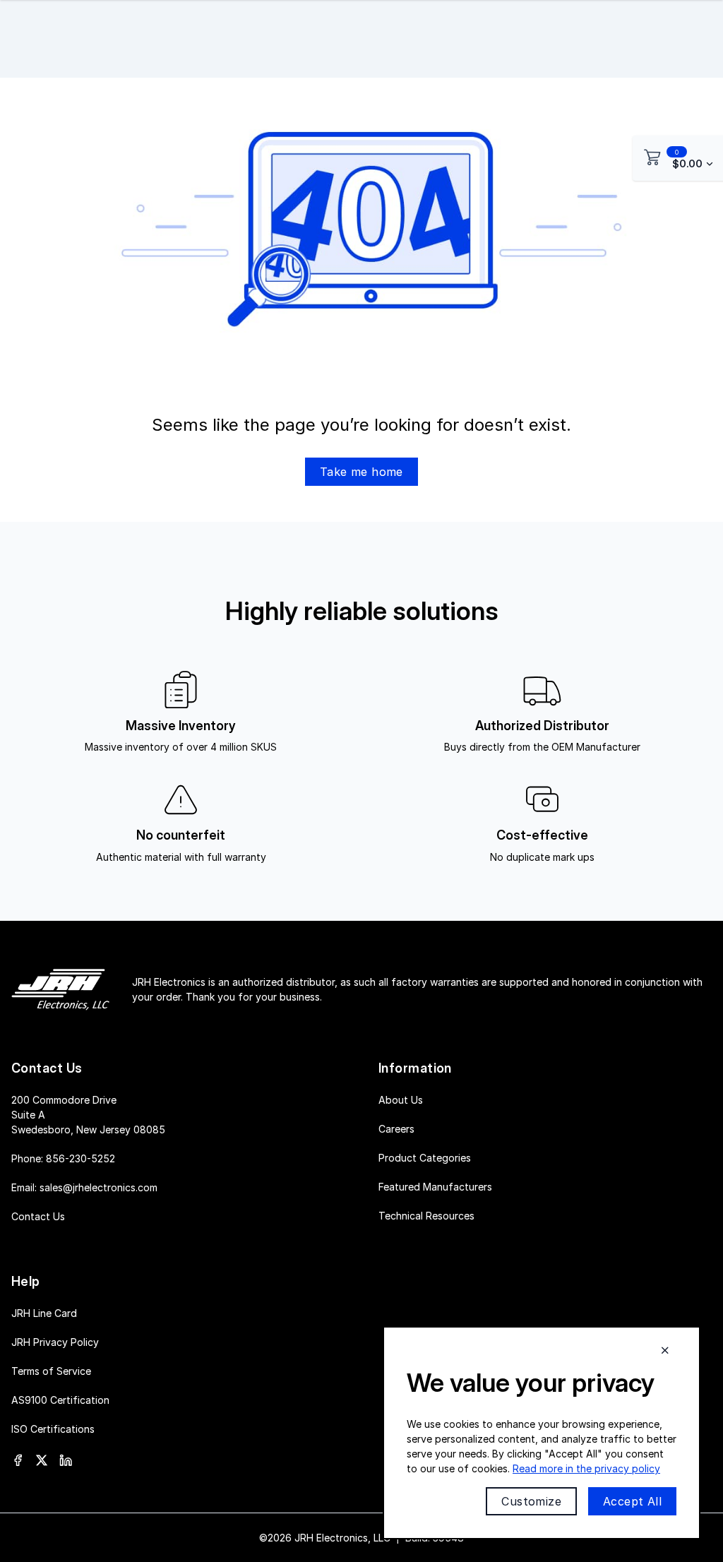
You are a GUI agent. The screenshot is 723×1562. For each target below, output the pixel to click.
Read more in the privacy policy (586, 1468)
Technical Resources (426, 1216)
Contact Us (38, 1216)
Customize (531, 1501)
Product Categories (424, 1158)
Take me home (361, 472)
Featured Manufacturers (435, 1187)
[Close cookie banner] (665, 1350)
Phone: (63, 1158)
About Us (400, 1100)
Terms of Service (51, 1371)
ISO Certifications (53, 1429)
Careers (396, 1129)
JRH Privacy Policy (55, 1342)
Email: (84, 1187)
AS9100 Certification (60, 1400)
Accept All (632, 1501)
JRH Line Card (44, 1313)
